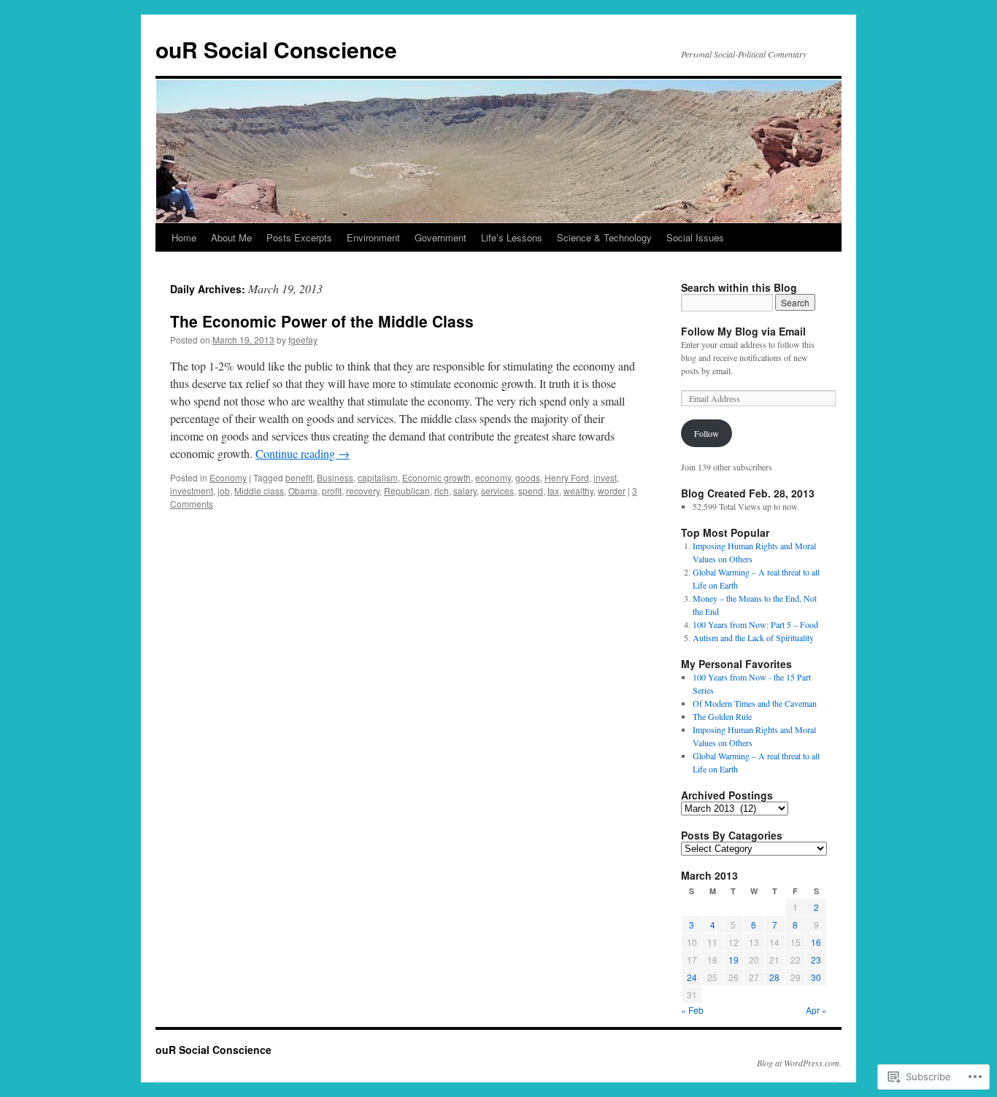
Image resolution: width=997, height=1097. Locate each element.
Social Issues (695, 237)
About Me (231, 237)
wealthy (578, 490)
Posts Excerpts (299, 237)
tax (553, 490)
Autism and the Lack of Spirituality (753, 637)
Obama (302, 490)
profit (332, 490)
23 (816, 959)
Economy (228, 477)
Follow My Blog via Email (743, 331)
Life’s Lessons (511, 237)
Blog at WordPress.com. (799, 1063)
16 (816, 942)
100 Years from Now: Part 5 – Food (755, 624)
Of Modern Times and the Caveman (755, 703)
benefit (298, 477)
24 (692, 977)
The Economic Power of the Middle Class (322, 321)
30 (816, 977)
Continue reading (302, 453)
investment (191, 490)
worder (611, 490)
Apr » (816, 1010)
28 (774, 977)
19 (733, 959)
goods (527, 477)
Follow (706, 433)
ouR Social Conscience (276, 49)
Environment (373, 237)
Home (184, 237)
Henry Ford (566, 477)
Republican (407, 490)
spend (530, 490)
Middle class (259, 490)
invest (605, 477)
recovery (363, 490)
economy (493, 477)
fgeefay (302, 339)
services (497, 490)
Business (335, 477)
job (224, 490)
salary (465, 490)
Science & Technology (604, 237)
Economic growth (436, 477)
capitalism (378, 477)
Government (440, 237)
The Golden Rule (722, 716)
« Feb (692, 1010)
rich (441, 490)
